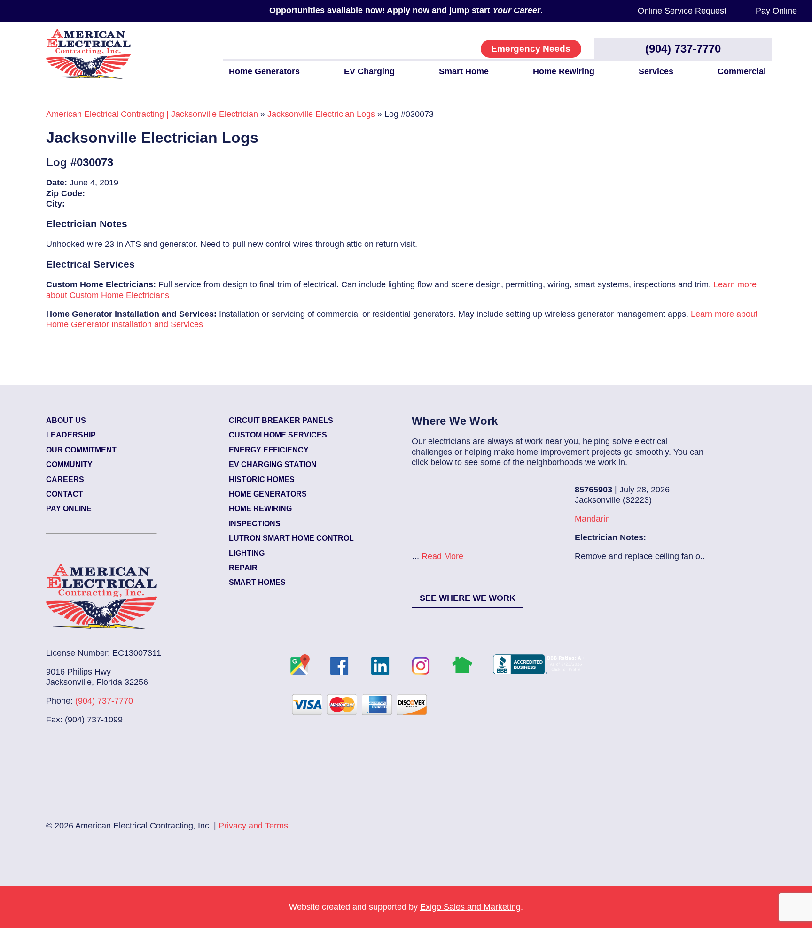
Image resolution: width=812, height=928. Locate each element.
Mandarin (428, 518)
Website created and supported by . (406, 907)
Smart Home (464, 71)
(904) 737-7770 (683, 48)
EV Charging (369, 71)
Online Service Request (682, 10)
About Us (66, 420)
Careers (65, 479)
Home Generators (264, 71)
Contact (64, 494)
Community (69, 464)
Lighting (247, 553)
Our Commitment (81, 450)
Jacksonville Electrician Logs (321, 114)
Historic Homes (262, 479)
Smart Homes (257, 582)
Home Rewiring (563, 71)
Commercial (742, 71)
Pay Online (776, 10)
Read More (567, 556)
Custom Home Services (278, 435)
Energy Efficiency (269, 450)
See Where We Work (467, 598)
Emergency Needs (530, 49)
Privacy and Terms (253, 825)
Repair (243, 568)
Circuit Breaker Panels (281, 420)
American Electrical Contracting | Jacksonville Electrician (152, 114)
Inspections (255, 524)
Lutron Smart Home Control (291, 538)
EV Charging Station (273, 464)
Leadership (71, 435)
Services (656, 71)
